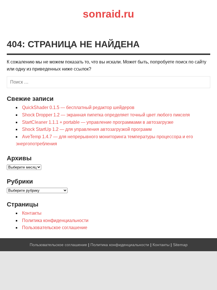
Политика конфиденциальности (55, 220)
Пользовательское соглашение (54, 227)
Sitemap (180, 244)
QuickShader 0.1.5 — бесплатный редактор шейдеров (78, 107)
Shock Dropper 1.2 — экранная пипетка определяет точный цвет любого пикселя (106, 114)
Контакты (32, 213)
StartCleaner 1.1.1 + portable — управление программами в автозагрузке (97, 122)
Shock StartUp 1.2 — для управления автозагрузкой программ (87, 129)
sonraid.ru (108, 14)
